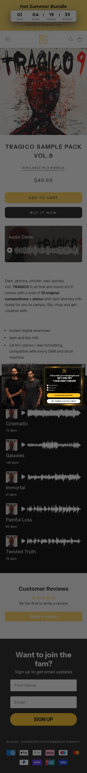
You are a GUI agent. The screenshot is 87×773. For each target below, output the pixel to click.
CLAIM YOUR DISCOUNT (64, 395)
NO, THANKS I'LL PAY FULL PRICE (63, 401)
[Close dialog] (83, 366)
